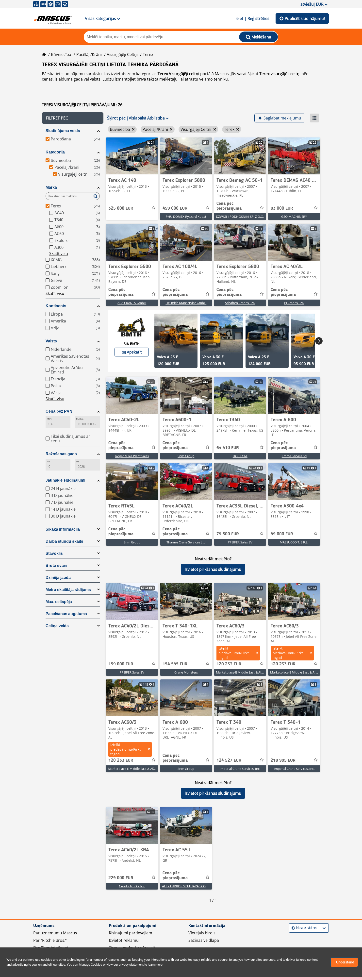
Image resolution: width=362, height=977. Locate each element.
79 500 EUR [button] (227, 534)
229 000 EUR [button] (120, 878)
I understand (344, 962)
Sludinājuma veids (63, 131)
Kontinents (56, 306)
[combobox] (292, 928)
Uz (77, 461)
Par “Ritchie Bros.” (50, 940)
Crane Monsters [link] (186, 672)
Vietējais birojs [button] (201, 933)
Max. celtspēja (59, 602)
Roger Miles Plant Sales (132, 456)
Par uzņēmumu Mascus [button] (55, 933)
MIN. (49, 419)
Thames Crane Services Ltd (186, 542)
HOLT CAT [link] (240, 456)
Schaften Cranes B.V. (240, 303)
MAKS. (80, 419)
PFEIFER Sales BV (240, 542)
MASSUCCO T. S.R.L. (294, 542)
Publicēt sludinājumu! (305, 18)
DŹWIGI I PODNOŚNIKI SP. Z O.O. (240, 216)
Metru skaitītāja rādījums (68, 590)
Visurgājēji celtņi (122, 54)
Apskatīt (134, 352)
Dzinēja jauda (58, 577)
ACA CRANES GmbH (131, 303)
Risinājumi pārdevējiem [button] (130, 933)
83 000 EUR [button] (282, 208)
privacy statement (131, 964)
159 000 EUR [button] (120, 664)
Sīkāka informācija (63, 529)
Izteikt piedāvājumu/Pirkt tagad (233, 653)
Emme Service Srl (294, 456)
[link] (132, 155)
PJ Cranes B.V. (294, 303)
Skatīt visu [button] (58, 253)
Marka (51, 187)
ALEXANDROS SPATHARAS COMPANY (189, 886)
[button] (72, 118)
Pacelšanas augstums (66, 614)
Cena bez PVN (59, 411)
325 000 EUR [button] (120, 208)
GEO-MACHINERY (294, 216)
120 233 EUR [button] (228, 664)
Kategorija (55, 152)
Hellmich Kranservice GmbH (185, 303)
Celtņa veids (57, 626)
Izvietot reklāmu (124, 940)
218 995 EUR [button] (283, 760)
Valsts (51, 341)
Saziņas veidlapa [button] (203, 940)
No (48, 461)
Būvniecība (61, 54)
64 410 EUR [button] (227, 448)
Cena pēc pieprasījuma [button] (229, 206)
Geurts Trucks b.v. (132, 886)
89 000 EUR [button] (282, 534)
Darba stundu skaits (64, 541)
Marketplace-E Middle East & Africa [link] (241, 672)
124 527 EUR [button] (228, 760)
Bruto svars (56, 565)
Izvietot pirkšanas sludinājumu (213, 569)
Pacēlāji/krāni (89, 54)
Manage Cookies (90, 964)
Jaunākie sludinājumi (65, 480)
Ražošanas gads (61, 454)
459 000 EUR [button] (175, 208)
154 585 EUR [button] (175, 664)
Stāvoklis (54, 553)
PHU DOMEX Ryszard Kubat (186, 216)
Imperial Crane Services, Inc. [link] (240, 768)
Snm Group (186, 456)
